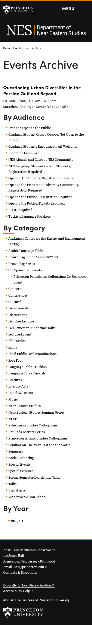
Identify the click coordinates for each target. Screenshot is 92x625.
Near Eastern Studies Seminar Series (36, 412)
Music (13, 399)
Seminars (15, 451)
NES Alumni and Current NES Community (40, 159)
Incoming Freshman (24, 152)
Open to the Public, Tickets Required (36, 203)
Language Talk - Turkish (26, 373)
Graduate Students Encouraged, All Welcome (42, 146)
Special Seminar (20, 470)
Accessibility (16, 590)
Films (12, 347)
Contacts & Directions (20, 572)
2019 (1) (17, 520)
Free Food (15, 360)
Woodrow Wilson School (27, 496)
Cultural (14, 301)
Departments (18, 308)
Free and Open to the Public (29, 127)
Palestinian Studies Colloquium (32, 425)
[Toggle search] (86, 9)
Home (6, 48)
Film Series (16, 340)
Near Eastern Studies (24, 405)
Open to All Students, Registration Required (42, 177)
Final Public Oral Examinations (32, 353)
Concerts (15, 288)
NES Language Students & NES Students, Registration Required (39, 168)
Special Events (19, 464)
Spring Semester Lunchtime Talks (34, 477)
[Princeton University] (20, 9)
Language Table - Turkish (27, 366)
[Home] (46, 32)
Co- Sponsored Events (25, 269)
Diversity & (27, 585)
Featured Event (19, 334)
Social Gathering (21, 457)
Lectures (15, 379)
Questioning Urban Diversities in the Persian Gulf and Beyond (42, 90)
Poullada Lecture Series (26, 431)
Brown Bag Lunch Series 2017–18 (33, 256)
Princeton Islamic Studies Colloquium (37, 438)
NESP (12, 418)
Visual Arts (16, 490)
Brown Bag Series (21, 263)
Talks (12, 483)
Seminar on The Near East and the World (39, 444)
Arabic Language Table (25, 250)
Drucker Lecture (21, 321)
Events (17, 48)
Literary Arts (18, 386)
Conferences (18, 295)
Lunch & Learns (20, 392)
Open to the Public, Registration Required (40, 196)
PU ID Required (20, 209)
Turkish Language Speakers (29, 216)
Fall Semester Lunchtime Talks (31, 327)
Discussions (17, 314)
